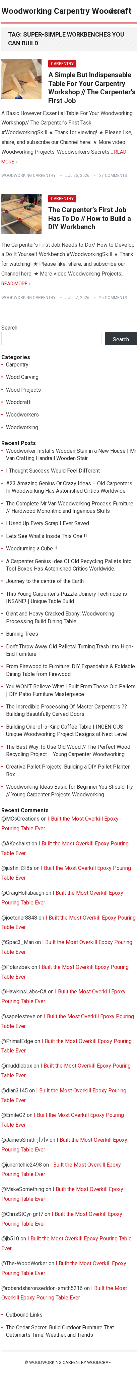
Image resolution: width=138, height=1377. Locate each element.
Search (9, 328)
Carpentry (62, 63)
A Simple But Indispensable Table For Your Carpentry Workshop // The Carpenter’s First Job (92, 88)
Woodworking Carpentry (28, 175)
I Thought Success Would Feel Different (53, 471)
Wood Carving (22, 377)
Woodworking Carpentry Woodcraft (66, 11)
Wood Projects (23, 390)
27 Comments (113, 175)
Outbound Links (24, 1315)
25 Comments (113, 297)
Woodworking (22, 427)
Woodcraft (18, 402)
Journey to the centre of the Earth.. (46, 581)
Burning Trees (22, 634)
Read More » (16, 283)
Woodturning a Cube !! (32, 548)
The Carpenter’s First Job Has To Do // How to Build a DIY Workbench (89, 218)
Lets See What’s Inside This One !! (46, 536)
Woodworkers (22, 414)
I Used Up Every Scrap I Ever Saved (47, 523)
